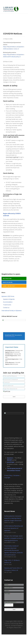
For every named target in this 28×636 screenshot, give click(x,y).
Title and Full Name (10, 376)
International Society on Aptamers (12, 310)
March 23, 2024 (9, 522)
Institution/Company (11, 379)
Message (8, 593)
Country (6, 382)
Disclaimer (16, 475)
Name (7, 584)
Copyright (7, 477)
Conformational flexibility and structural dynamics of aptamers (13, 528)
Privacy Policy (8, 475)
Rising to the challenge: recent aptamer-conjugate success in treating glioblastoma (13, 538)
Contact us (6, 307)
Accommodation (7, 302)
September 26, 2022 (10, 556)
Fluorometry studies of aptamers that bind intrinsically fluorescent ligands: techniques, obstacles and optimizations (13, 550)
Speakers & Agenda (8, 299)
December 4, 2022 (9, 542)
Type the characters (10, 389)
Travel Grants (7, 305)
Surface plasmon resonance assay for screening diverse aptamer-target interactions (12, 518)
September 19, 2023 (10, 532)
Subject (7, 590)
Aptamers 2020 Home (8, 296)
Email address (8, 385)
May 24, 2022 (8, 564)
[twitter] (13, 2)
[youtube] (16, 2)
